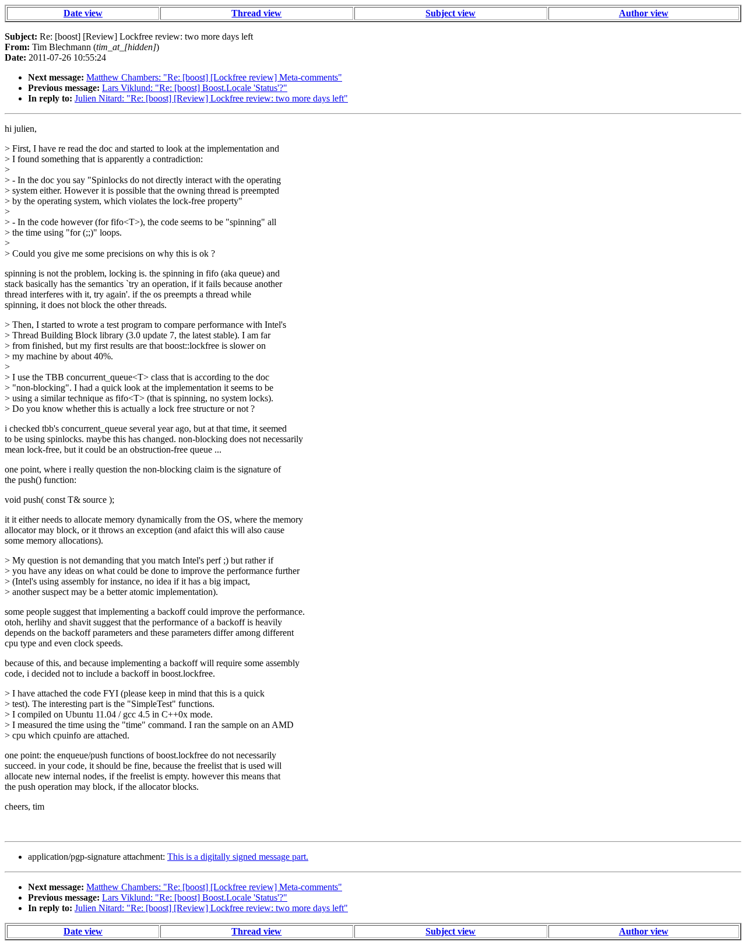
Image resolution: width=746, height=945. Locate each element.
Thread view (256, 13)
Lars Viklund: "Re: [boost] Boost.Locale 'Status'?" (194, 88)
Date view (83, 13)
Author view (643, 13)
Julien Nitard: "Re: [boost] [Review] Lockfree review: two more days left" (211, 98)
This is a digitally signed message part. (237, 857)
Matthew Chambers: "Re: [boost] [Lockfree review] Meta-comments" (214, 77)
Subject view (450, 13)
